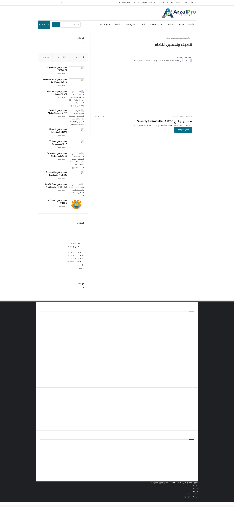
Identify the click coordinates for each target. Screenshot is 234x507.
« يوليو (81, 268)
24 (82, 262)
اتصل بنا (161, 3)
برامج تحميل (130, 25)
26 (78, 262)
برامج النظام (105, 25)
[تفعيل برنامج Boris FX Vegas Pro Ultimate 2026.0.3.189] (76, 190)
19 (78, 259)
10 (82, 256)
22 (71, 259)
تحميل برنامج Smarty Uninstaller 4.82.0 (164, 122)
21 (73, 259)
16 (68, 256)
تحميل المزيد (189, 339)
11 (80, 256)
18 (80, 259)
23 (68, 259)
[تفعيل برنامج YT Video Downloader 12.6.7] (76, 145)
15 (71, 256)
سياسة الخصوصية (124, 3)
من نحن (152, 3)
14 (73, 256)
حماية (181, 25)
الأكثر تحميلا (61, 58)
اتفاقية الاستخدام (140, 3)
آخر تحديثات (79, 58)
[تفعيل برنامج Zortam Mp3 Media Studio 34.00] (76, 160)
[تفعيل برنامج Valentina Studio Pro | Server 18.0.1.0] (76, 83)
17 (82, 259)
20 (75, 259)
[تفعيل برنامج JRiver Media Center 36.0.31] (76, 98)
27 (75, 262)
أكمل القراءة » (183, 130)
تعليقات (45, 58)
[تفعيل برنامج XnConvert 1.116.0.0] (76, 204)
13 (75, 256)
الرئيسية (170, 3)
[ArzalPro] (178, 13)
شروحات (117, 25)
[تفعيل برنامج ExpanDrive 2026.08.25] (76, 71)
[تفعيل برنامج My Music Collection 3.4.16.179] (76, 133)
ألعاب (143, 25)
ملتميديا (171, 25)
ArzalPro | (173, 483)
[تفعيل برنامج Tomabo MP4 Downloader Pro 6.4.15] (76, 176)
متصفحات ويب (156, 25)
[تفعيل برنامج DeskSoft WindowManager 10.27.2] (76, 117)
